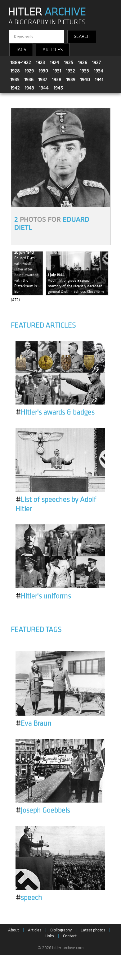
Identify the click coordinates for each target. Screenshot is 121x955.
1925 (68, 62)
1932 (70, 71)
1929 (29, 71)
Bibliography (61, 930)
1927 (96, 62)
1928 (15, 71)
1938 (56, 79)
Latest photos (93, 930)
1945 (58, 88)
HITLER (47, 12)
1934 (98, 71)
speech (29, 897)
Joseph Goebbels (43, 810)
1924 (54, 62)
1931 (57, 71)
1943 (29, 88)
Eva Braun (34, 723)
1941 (99, 79)
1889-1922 (21, 62)
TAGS (21, 50)
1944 (44, 88)
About (13, 930)
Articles (34, 930)
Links (49, 936)
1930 (43, 71)
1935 (15, 79)
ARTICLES (53, 50)
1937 (42, 79)
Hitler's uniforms (43, 596)
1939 (70, 79)
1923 (40, 62)
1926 (82, 62)
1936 (29, 79)
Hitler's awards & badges (55, 412)
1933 (84, 71)
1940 (85, 79)
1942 (15, 88)
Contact (70, 936)
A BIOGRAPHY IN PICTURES (47, 22)
